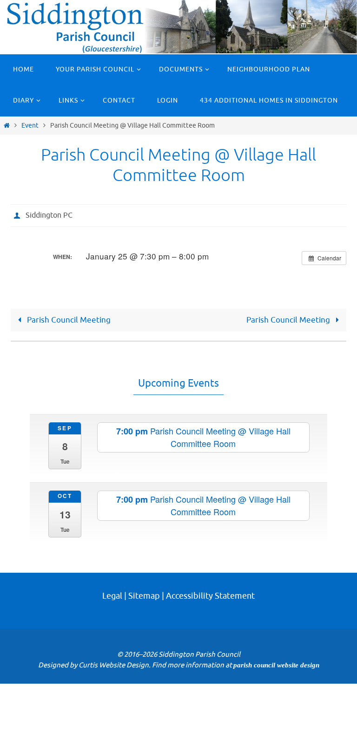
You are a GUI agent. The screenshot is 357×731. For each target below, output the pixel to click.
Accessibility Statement (210, 586)
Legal (112, 586)
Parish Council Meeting (68, 317)
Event (30, 125)
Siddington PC (49, 214)
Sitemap (144, 586)
